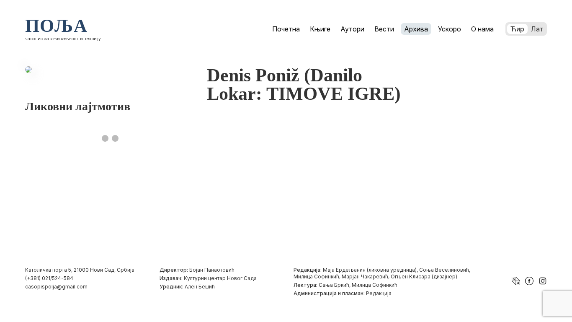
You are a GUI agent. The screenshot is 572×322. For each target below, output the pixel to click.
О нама (482, 29)
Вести (384, 29)
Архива (416, 29)
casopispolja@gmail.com (56, 286)
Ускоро (449, 29)
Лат (537, 29)
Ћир (517, 29)
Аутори (352, 29)
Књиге (320, 29)
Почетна (286, 29)
